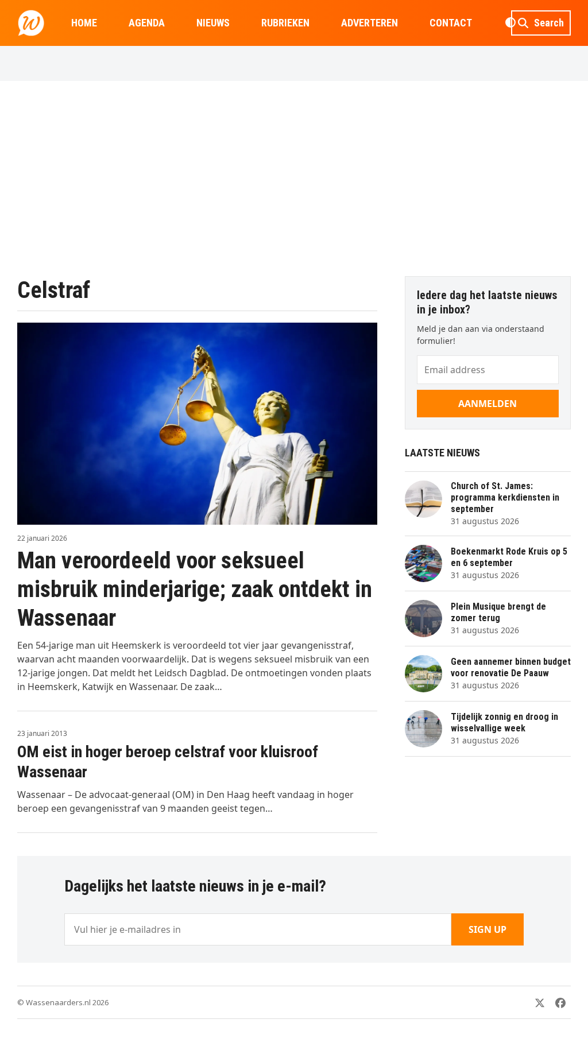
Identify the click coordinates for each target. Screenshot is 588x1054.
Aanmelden (487, 403)
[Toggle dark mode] (510, 23)
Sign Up (487, 929)
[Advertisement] (294, 178)
